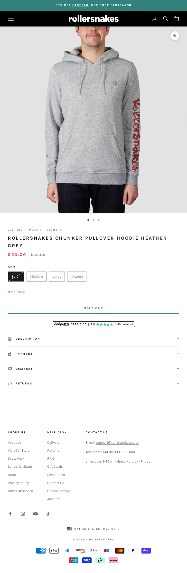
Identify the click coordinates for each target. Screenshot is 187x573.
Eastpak (80, 5)
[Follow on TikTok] (48, 513)
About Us (14, 442)
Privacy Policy (18, 483)
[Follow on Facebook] (10, 513)
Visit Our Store (18, 450)
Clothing (15, 229)
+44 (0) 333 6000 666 (119, 452)
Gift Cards (55, 466)
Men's (33, 229)
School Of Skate (20, 466)
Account (53, 499)
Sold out (93, 308)
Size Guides (56, 475)
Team (12, 475)
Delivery (53, 442)
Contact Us (55, 483)
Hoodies (51, 229)
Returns (53, 450)
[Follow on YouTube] (35, 513)
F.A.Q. (51, 458)
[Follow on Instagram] (22, 513)
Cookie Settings (59, 491)
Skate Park (16, 458)
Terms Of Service (20, 491)
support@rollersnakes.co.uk (117, 442)
